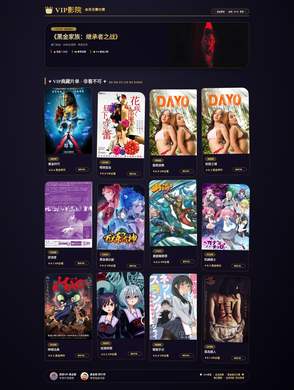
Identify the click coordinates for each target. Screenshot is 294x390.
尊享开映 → (82, 170)
